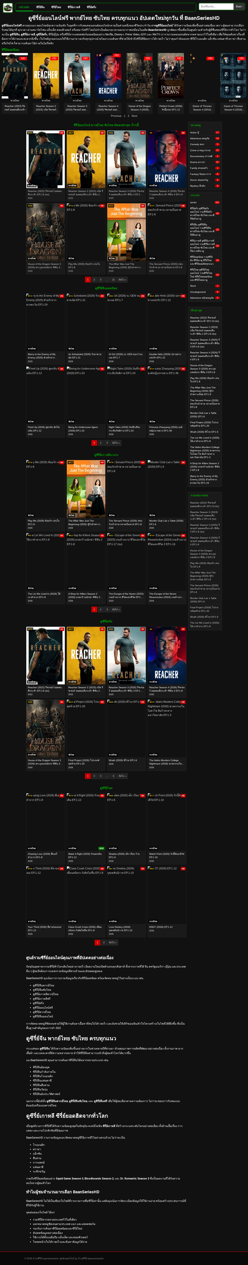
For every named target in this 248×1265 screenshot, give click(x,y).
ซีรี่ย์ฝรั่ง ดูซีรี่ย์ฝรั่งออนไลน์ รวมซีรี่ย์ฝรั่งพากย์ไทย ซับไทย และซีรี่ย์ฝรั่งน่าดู (204, 213)
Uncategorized (204, 292)
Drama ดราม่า (204, 162)
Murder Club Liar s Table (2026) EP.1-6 (203, 415)
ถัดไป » (122, 279)
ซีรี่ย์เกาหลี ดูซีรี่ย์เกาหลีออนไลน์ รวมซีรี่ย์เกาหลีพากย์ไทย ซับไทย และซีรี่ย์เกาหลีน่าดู (204, 245)
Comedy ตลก (204, 144)
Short (204, 286)
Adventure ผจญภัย (204, 138)
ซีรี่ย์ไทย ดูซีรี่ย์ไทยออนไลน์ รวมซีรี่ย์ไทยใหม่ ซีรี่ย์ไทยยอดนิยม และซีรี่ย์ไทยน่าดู (204, 274)
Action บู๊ (204, 132)
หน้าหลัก (24, 7)
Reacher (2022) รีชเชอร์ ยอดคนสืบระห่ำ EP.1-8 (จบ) (204, 319)
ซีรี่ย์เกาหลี (74, 7)
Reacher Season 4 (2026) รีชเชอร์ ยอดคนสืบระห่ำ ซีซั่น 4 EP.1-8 (205, 356)
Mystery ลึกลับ (204, 186)
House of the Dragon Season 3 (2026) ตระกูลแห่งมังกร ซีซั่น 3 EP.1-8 (203, 369)
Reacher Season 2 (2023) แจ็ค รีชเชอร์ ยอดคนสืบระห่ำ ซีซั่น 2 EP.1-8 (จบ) (204, 330)
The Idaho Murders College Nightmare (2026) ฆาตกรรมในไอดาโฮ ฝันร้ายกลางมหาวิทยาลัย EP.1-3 (205, 452)
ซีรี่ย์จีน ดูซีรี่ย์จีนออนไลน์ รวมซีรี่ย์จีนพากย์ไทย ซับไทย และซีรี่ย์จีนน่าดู (204, 229)
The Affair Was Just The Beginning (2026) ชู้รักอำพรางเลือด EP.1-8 (203, 391)
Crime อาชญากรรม (204, 150)
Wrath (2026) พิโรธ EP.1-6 (204, 431)
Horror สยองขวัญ (204, 180)
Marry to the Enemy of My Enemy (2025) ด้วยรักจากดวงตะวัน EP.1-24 (204, 479)
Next (134, 115)
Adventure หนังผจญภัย (204, 297)
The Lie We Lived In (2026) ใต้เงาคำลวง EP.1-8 (204, 439)
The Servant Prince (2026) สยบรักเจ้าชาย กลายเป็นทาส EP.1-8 (205, 404)
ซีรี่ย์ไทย (56, 7)
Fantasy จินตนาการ (204, 174)
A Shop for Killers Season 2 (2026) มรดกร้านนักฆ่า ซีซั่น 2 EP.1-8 (205, 467)
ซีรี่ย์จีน (40, 7)
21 (113, 279)
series (204, 202)
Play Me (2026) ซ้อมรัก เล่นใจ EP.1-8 (204, 380)
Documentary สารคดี (204, 156)
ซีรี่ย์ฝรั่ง (91, 7)
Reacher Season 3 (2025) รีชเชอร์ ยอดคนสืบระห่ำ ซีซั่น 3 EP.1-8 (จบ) (205, 343)
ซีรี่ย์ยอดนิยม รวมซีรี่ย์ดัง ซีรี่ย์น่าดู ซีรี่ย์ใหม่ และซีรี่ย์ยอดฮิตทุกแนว (204, 260)
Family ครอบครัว (204, 168)
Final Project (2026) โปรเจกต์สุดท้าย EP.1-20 (204, 424)
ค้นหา (239, 6)
